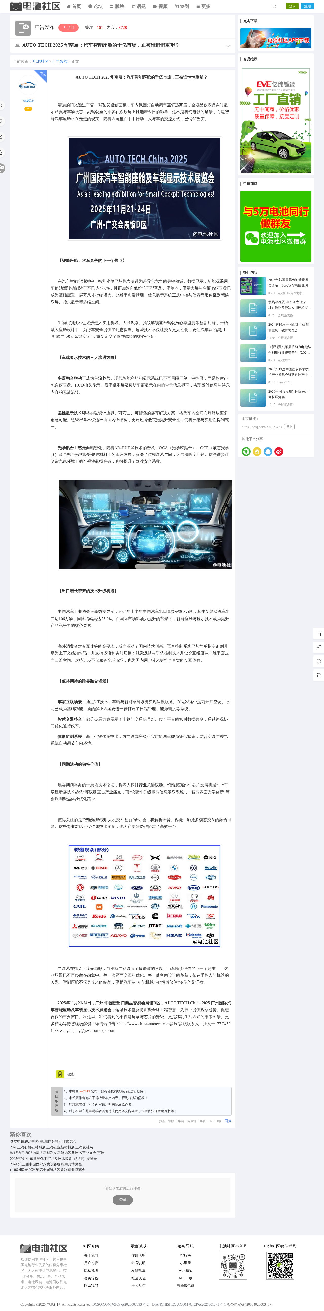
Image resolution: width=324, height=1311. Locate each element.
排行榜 (185, 1255)
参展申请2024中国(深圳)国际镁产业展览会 (43, 1141)
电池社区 (35, 6)
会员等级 (91, 1278)
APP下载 (185, 1278)
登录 (292, 6)
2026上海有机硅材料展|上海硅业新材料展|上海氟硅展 (51, 1147)
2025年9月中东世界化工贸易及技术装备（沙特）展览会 (53, 1159)
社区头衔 (138, 1286)
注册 (307, 6)
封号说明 (138, 1263)
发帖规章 (138, 1271)
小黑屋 (185, 1263)
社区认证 (138, 1278)
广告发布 (45, 27)
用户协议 (91, 1263)
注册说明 (138, 1255)
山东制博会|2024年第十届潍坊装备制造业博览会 (47, 1170)
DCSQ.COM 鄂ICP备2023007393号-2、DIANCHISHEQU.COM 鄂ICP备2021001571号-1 (159, 1304)
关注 (71, 28)
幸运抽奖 (185, 1271)
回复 (228, 1121)
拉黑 (162, 1121)
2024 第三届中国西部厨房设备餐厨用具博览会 (46, 1164)
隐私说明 (91, 1271)
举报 (171, 1121)
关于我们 (91, 1255)
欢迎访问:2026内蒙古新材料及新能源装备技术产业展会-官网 (57, 1153)
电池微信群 (185, 1286)
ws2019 (28, 100)
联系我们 (123, 1091)
